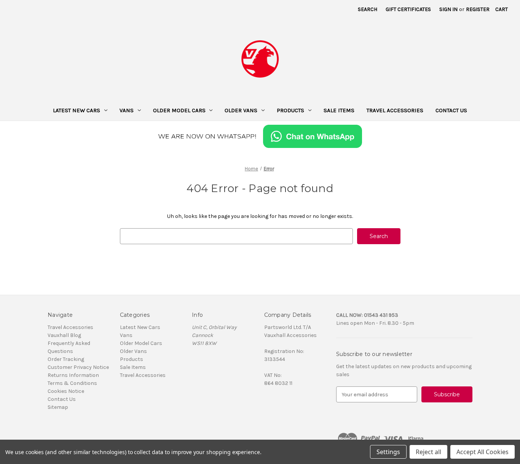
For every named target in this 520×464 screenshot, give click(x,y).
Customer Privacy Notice (78, 367)
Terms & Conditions (72, 383)
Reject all (428, 452)
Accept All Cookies (482, 452)
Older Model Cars (179, 110)
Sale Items (339, 110)
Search (367, 9)
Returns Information (73, 375)
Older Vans (241, 110)
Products (290, 110)
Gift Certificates (408, 9)
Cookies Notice (66, 391)
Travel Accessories (395, 110)
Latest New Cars (76, 110)
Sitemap (58, 407)
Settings (388, 452)
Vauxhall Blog (64, 335)
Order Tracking (66, 359)
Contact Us (451, 110)
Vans (127, 110)
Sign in (448, 9)
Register (478, 9)
